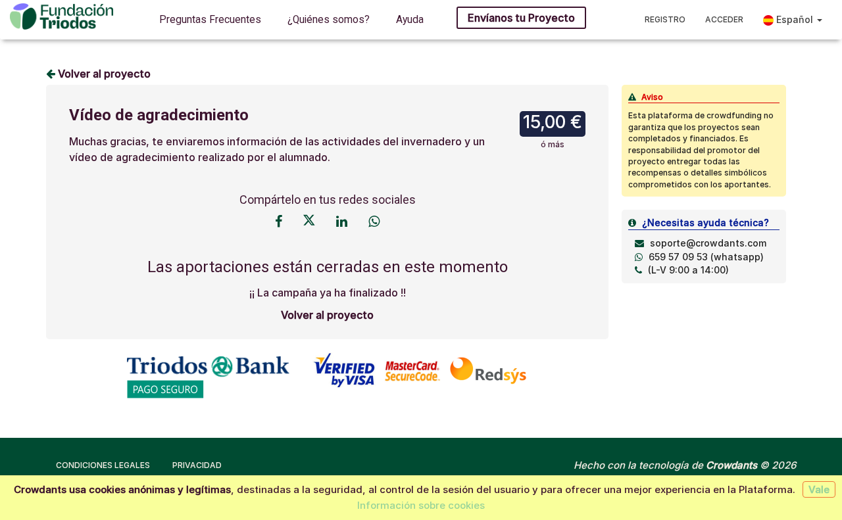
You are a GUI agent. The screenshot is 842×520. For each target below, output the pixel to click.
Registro (665, 19)
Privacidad (197, 465)
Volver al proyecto (103, 73)
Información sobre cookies (421, 505)
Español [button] (795, 19)
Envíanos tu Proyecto (521, 17)
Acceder (724, 19)
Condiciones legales (103, 465)
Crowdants (731, 465)
